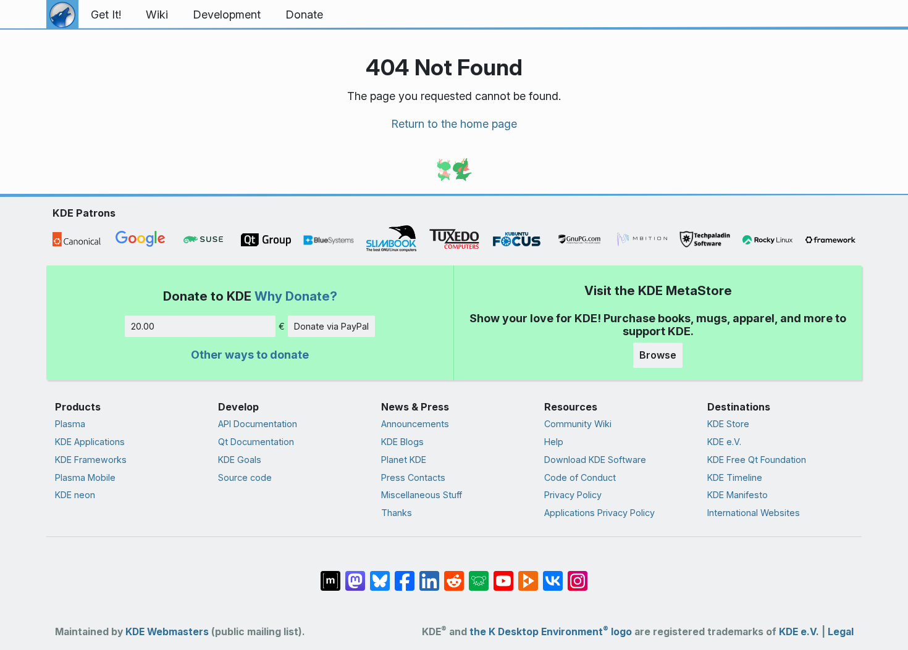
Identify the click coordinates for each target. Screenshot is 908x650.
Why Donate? (295, 296)
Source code (245, 477)
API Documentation (257, 424)
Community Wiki (578, 424)
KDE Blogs (402, 441)
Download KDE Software (595, 459)
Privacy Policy (573, 495)
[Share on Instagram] (577, 575)
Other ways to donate (250, 354)
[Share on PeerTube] (528, 575)
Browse (657, 355)
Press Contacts (413, 477)
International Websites (753, 512)
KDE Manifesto (737, 495)
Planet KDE (403, 459)
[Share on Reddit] (454, 575)
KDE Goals (239, 459)
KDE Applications (90, 441)
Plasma (70, 424)
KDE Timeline (734, 477)
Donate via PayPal (331, 326)
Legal (841, 632)
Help (553, 441)
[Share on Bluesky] (380, 575)
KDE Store (728, 424)
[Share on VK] (553, 575)
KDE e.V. (724, 441)
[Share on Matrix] (330, 575)
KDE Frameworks (91, 459)
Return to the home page (454, 123)
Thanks (396, 512)
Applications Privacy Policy (599, 512)
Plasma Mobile (85, 477)
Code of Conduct (580, 477)
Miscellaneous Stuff (421, 495)
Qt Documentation (256, 441)
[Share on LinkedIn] (429, 575)
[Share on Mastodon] (355, 575)
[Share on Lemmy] (479, 575)
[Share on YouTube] (503, 575)
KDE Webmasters (167, 632)
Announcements (415, 424)
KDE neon (75, 495)
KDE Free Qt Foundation (756, 459)
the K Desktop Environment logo (550, 632)
